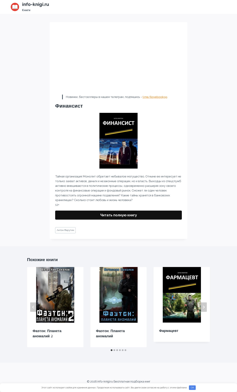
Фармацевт (168, 331)
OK (192, 387)
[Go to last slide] (33, 307)
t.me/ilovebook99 (155, 97)
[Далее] (204, 307)
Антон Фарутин (65, 230)
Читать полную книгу (118, 215)
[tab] (111, 350)
